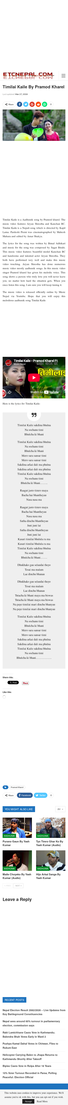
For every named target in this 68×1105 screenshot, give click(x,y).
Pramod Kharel (17, 787)
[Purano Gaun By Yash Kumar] (17, 828)
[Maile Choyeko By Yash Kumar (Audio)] (17, 860)
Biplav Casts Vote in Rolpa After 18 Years (27, 1066)
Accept (28, 1101)
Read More (42, 1101)
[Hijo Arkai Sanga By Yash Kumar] (50, 860)
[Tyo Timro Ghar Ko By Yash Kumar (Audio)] (50, 828)
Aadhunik (9, 835)
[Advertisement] (34, 35)
